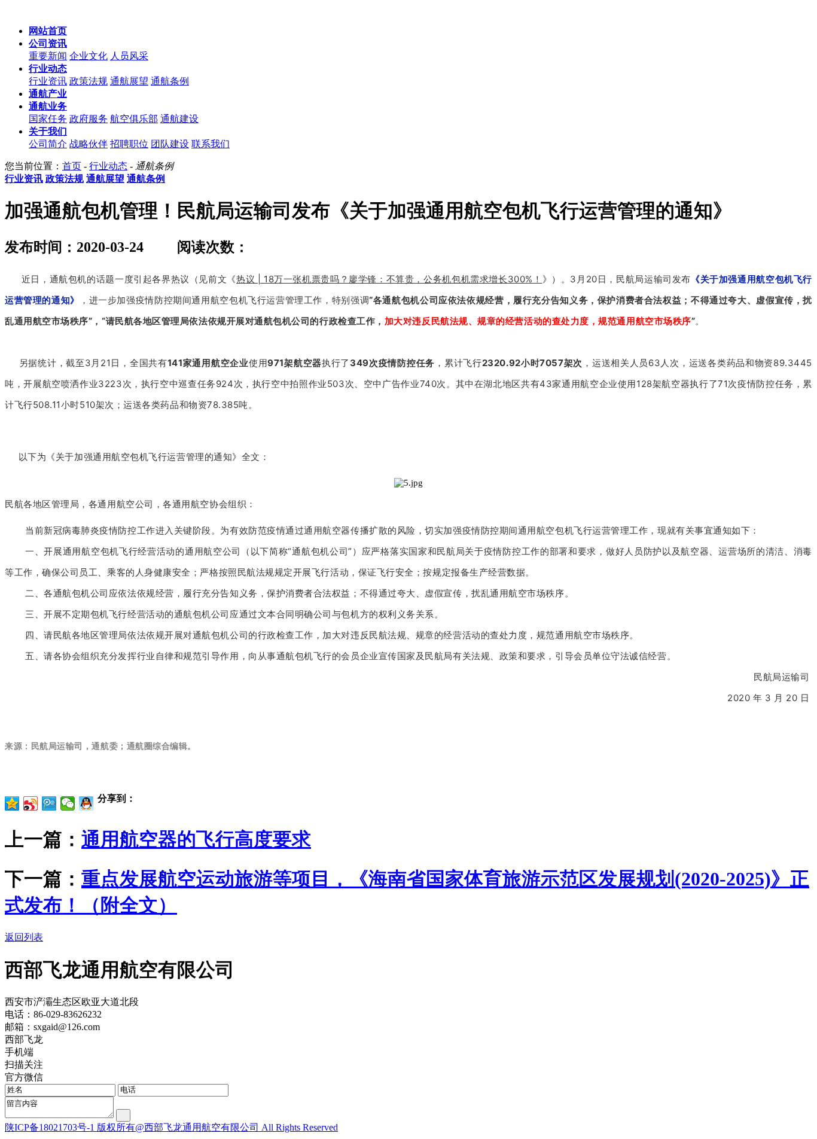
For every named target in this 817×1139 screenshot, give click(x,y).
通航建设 (179, 119)
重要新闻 (48, 56)
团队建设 (170, 144)
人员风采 (129, 56)
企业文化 (88, 56)
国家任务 (48, 119)
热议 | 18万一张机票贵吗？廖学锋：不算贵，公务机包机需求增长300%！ (389, 279)
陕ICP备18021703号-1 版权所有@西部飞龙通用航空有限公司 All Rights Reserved (171, 1127)
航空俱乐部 (134, 119)
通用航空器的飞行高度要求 (196, 839)
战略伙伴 (88, 144)
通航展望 (129, 81)
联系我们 (210, 144)
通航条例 (170, 81)
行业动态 (108, 166)
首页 (71, 166)
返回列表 (24, 937)
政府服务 (88, 119)
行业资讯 (48, 81)
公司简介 (48, 144)
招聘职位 (129, 144)
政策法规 (88, 81)
